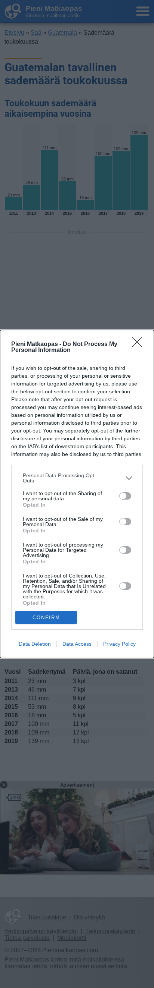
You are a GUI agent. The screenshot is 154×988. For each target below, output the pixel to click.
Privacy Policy (119, 644)
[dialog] (77, 494)
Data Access (77, 644)
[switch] (125, 496)
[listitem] (77, 478)
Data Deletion (35, 644)
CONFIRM (46, 617)
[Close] (139, 344)
